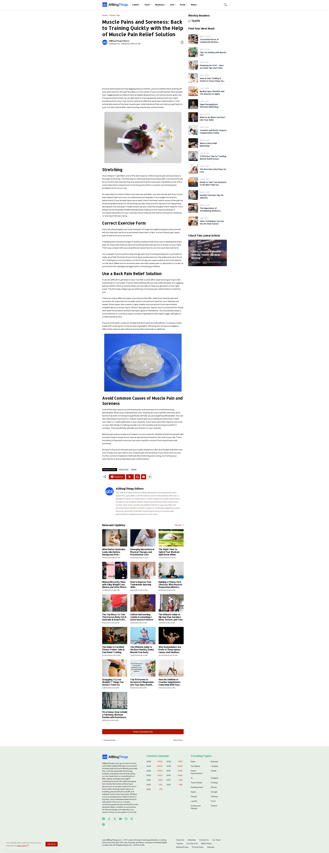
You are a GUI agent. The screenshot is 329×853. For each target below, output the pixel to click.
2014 (154, 789)
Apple (193, 792)
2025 (174, 761)
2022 (154, 771)
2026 (154, 761)
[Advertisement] (143, 66)
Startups (214, 796)
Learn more (21, 845)
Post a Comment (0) (143, 731)
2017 (174, 780)
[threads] (131, 819)
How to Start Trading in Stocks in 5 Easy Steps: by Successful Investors (211, 80)
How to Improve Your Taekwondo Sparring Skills (140, 585)
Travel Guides (196, 782)
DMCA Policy (206, 843)
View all (178, 525)
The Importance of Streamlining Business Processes (210, 210)
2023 (174, 766)
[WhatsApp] (137, 476)
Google (214, 792)
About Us (180, 840)
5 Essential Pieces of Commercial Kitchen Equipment (209, 41)
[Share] (181, 42)
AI (191, 778)
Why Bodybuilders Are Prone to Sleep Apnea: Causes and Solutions (170, 650)
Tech (147, 4)
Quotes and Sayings (195, 807)
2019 (174, 775)
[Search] (224, 4)
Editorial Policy (182, 847)
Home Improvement (196, 772)
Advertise (192, 840)
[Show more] (149, 476)
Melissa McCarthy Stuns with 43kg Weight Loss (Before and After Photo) (114, 585)
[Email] (143, 476)
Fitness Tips (114, 15)
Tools (182, 4)
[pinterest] (103, 824)
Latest (135, 4)
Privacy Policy (198, 847)
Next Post (178, 740)
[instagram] (126, 819)
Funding (214, 782)
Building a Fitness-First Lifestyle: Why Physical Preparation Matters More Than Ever (170, 585)
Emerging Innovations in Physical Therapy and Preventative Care (142, 552)
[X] (130, 476)
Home (104, 15)
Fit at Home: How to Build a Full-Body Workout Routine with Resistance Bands (114, 715)
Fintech (214, 806)
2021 (174, 771)
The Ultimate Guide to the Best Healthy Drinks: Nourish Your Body (142, 650)
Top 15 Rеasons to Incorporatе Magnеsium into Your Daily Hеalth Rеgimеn (142, 682)
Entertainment (197, 787)
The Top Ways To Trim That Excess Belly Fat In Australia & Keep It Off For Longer (114, 617)
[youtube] (120, 819)
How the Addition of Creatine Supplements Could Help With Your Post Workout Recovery (170, 682)
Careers (179, 843)
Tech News (195, 766)
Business (159, 4)
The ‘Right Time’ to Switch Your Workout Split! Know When (169, 552)
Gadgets (214, 778)
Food (213, 801)
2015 (174, 784)
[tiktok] (109, 819)
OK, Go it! (52, 844)
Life (172, 4)
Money (214, 787)
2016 (154, 784)
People (194, 796)
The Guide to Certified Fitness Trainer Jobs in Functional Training (113, 650)
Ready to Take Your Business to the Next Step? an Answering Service (213, 184)
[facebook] (103, 819)
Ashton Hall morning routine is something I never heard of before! (141, 617)
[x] (114, 819)
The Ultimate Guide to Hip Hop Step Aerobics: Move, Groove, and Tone (171, 617)
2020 (154, 775)
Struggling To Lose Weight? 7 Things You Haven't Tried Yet (113, 682)
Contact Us (204, 840)
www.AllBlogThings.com (112, 840)
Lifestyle (214, 766)
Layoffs (194, 801)
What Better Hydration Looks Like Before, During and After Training (113, 552)
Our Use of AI (192, 843)
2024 (154, 766)
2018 (154, 780)
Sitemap (210, 847)
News (194, 4)
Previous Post (109, 740)
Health (133, 470)
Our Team (216, 840)
